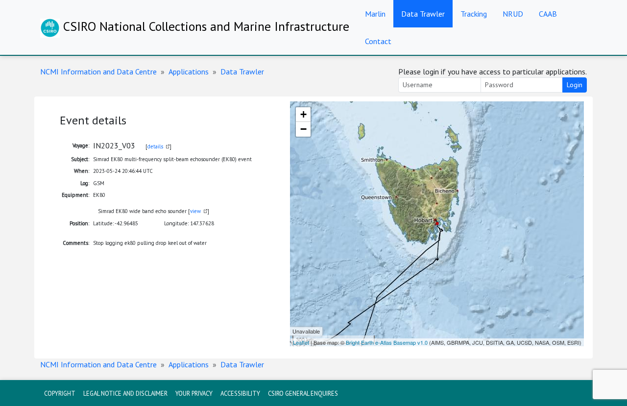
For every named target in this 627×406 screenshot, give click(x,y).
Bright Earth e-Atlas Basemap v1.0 (387, 342)
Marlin (375, 14)
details (155, 146)
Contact (378, 41)
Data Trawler (423, 14)
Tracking (473, 14)
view (195, 211)
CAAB (548, 14)
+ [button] (303, 114)
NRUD (513, 14)
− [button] (303, 129)
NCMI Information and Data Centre (98, 71)
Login (574, 84)
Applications (189, 71)
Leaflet (301, 342)
